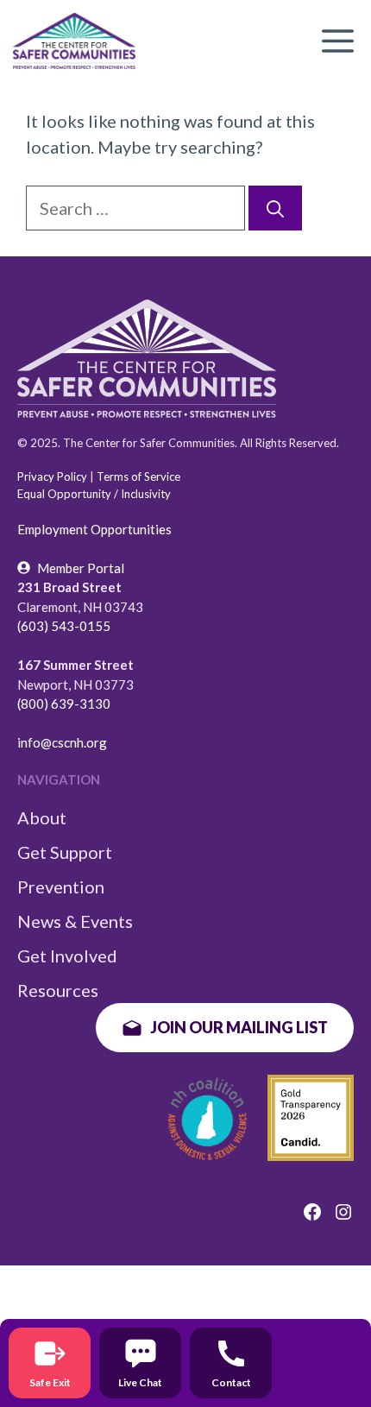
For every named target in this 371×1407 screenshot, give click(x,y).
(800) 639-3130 (63, 703)
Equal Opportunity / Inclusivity (94, 494)
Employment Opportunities (94, 529)
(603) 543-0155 (63, 626)
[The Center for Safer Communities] (74, 41)
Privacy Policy (52, 476)
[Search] (275, 208)
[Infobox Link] (50, 1363)
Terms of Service (138, 476)
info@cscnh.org (62, 742)
